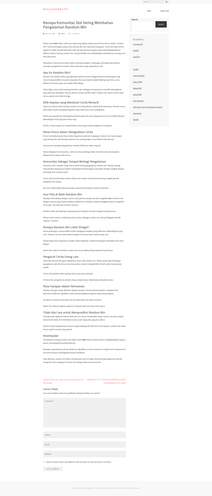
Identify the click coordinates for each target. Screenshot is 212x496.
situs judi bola (138, 75)
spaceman (137, 113)
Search (134, 19)
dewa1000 (137, 88)
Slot (50, 89)
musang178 (138, 44)
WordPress (135, 488)
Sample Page (164, 11)
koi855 (136, 50)
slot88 (135, 69)
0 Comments (75, 33)
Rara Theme (118, 488)
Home (149, 11)
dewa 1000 (137, 82)
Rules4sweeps (55, 9)
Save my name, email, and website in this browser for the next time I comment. (78, 462)
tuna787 (136, 57)
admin (63, 33)
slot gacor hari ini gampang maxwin (147, 107)
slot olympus (138, 101)
